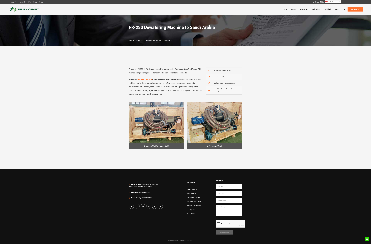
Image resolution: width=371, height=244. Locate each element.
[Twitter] (131, 206)
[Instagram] (148, 206)
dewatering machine (144, 79)
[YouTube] (154, 206)
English (330, 1)
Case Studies (139, 40)
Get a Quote (355, 9)
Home (130, 40)
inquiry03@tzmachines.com (140, 192)
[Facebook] (137, 206)
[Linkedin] (160, 206)
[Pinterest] (143, 206)
